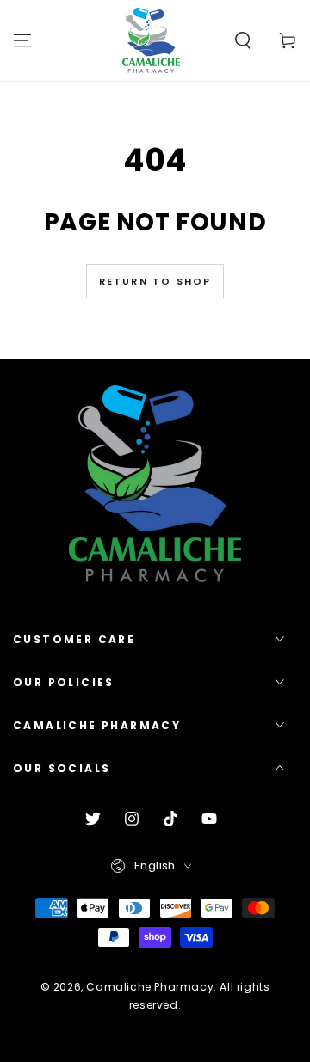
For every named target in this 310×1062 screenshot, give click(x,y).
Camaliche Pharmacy (150, 986)
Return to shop (155, 281)
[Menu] (22, 40)
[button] (242, 40)
